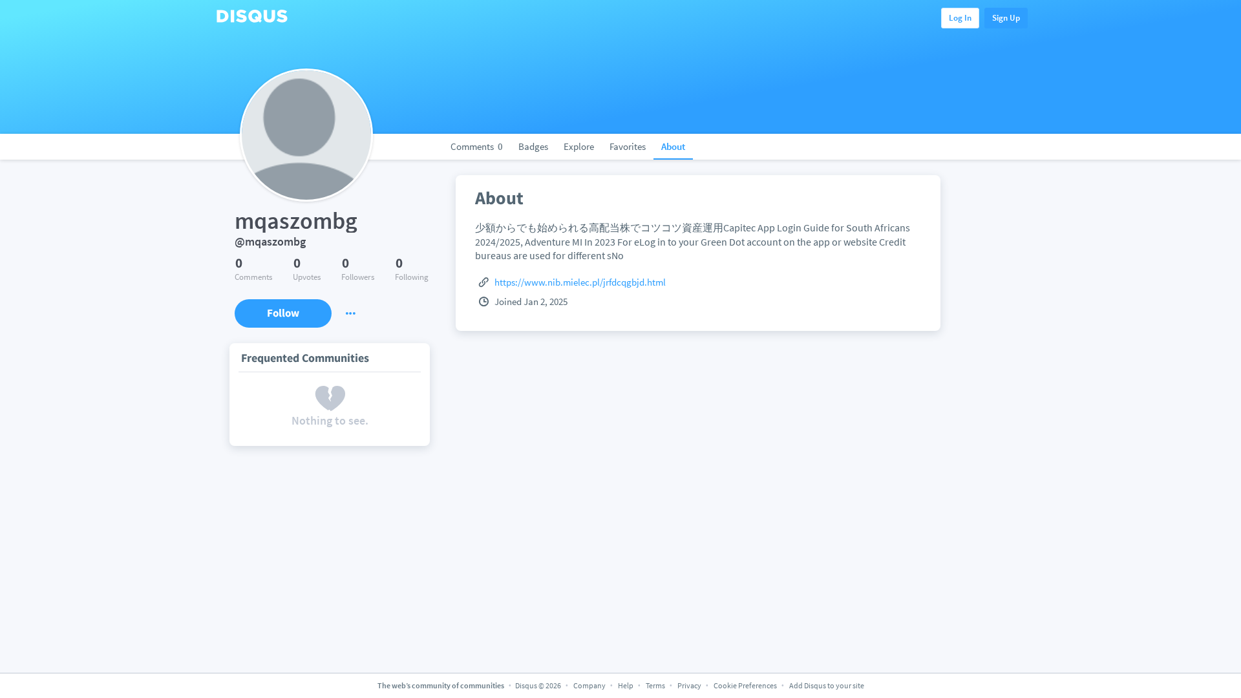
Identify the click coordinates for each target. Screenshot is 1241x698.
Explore (579, 146)
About (673, 146)
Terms (655, 685)
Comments (477, 146)
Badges (533, 146)
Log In (960, 17)
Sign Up (1006, 17)
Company (589, 685)
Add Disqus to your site (826, 685)
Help (625, 685)
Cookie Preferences (746, 685)
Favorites (628, 146)
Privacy (689, 685)
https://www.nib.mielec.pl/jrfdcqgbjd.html (580, 282)
